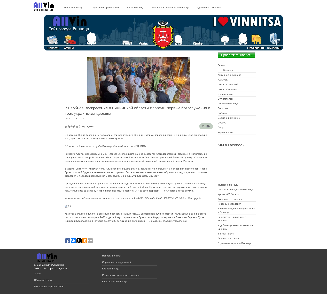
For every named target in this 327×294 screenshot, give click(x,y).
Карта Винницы (135, 7)
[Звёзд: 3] (71, 126)
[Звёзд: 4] (74, 126)
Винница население (229, 238)
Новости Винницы (73, 7)
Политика (223, 108)
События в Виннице (229, 117)
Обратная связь (43, 280)
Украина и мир (226, 132)
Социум (222, 122)
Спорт (221, 127)
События (223, 113)
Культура (223, 79)
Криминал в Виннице (229, 75)
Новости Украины (227, 89)
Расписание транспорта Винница (170, 7)
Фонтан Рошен (226, 233)
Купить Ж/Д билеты (228, 194)
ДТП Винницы (225, 70)
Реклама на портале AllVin (49, 286)
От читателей (225, 98)
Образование (225, 94)
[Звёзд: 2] (68, 126)
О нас (37, 273)
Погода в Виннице (228, 103)
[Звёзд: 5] (77, 126)
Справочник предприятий (105, 7)
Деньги (221, 65)
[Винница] (42, 7)
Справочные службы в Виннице (235, 189)
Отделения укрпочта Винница (234, 243)
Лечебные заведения (229, 203)
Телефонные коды (228, 184)
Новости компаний (228, 84)
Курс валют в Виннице (209, 7)
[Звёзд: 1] (66, 126)
